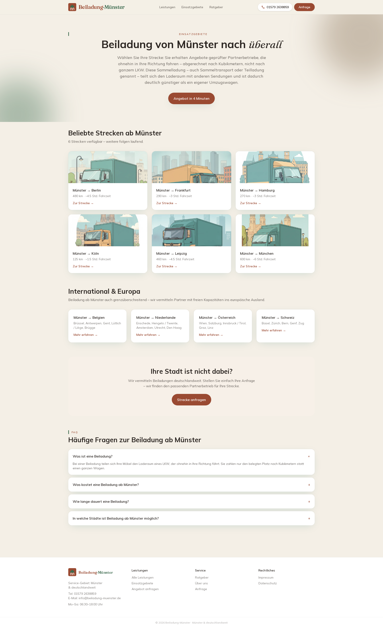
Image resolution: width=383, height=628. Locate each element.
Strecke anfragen (191, 399)
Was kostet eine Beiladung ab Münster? (191, 484)
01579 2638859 (278, 7)
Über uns (201, 583)
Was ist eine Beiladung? (191, 456)
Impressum (266, 577)
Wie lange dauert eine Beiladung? (191, 501)
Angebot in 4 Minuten (191, 98)
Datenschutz (267, 583)
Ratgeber (216, 7)
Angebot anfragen (145, 589)
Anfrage (304, 7)
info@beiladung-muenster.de (100, 598)
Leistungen (167, 7)
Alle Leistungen (143, 577)
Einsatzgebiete (192, 7)
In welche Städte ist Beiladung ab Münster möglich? (191, 518)
